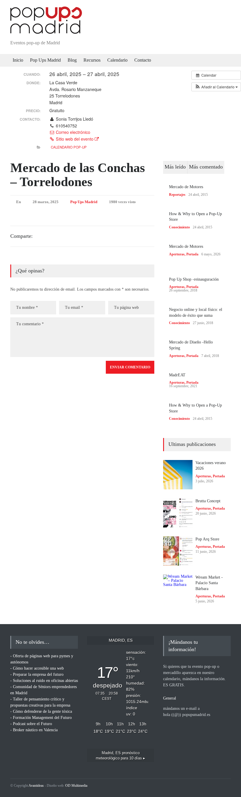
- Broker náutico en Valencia (34, 730)
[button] (216, 87)
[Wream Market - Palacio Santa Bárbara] (178, 589)
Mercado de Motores (186, 187)
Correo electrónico (72, 132)
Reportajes (177, 195)
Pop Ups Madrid (45, 60)
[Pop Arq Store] (178, 551)
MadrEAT (177, 375)
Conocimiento (179, 227)
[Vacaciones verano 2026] (178, 474)
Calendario (117, 60)
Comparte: (21, 236)
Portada (192, 254)
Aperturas (177, 254)
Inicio (18, 60)
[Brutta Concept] (178, 513)
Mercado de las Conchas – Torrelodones (77, 175)
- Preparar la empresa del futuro (36, 674)
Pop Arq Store (207, 539)
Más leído (175, 167)
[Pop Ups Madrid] (46, 29)
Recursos (92, 60)
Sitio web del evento (75, 139)
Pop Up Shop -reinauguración (194, 279)
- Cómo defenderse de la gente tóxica (41, 711)
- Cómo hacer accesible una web (37, 668)
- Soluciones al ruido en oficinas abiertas (44, 680)
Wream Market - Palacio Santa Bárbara (209, 583)
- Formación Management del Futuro (41, 717)
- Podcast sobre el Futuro (31, 724)
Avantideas (36, 785)
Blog (72, 60)
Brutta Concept (207, 501)
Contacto (142, 60)
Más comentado (206, 167)
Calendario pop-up (69, 147)
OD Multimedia (76, 785)
